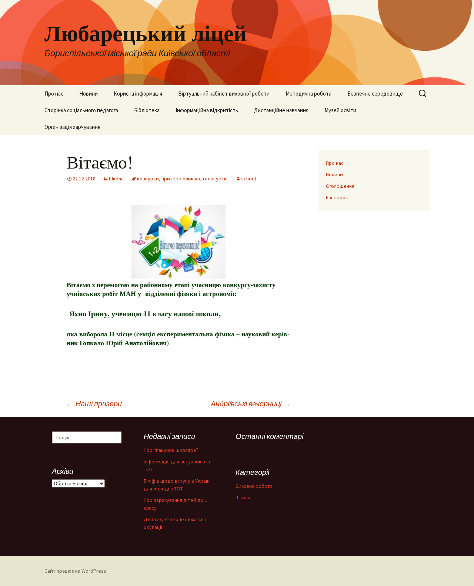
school (248, 178)
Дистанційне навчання (281, 110)
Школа (116, 178)
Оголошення (340, 186)
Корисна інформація (138, 93)
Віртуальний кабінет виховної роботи (224, 93)
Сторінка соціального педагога (81, 110)
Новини (88, 93)
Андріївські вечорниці (250, 403)
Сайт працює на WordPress (75, 570)
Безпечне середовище (375, 93)
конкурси (148, 178)
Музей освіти (340, 110)
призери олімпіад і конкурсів (194, 178)
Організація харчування (72, 126)
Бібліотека (147, 110)
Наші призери (94, 403)
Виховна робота (254, 486)
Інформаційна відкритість (207, 110)
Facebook (337, 197)
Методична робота (308, 93)
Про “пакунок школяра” (171, 450)
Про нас (53, 93)
